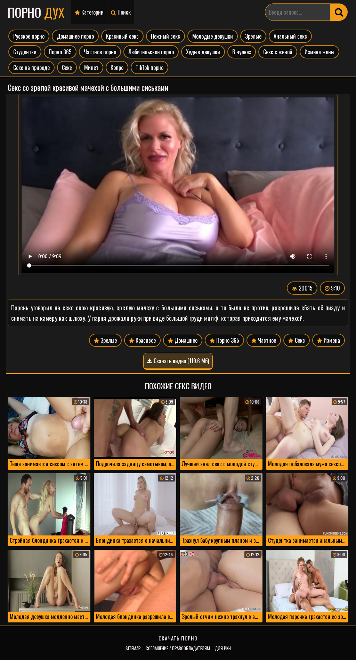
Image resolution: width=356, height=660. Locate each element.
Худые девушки (203, 52)
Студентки (25, 52)
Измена (331, 340)
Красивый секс (122, 36)
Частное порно (100, 52)
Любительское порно (151, 52)
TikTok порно (149, 67)
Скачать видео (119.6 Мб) (180, 361)
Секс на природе (31, 67)
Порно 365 (60, 52)
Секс (67, 67)
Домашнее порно (75, 36)
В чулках (241, 52)
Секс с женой (277, 52)
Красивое (145, 340)
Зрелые (253, 36)
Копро (117, 67)
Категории (92, 12)
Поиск (123, 12)
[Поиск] (339, 12)
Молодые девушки (212, 36)
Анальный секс (290, 36)
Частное (266, 340)
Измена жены (319, 52)
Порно (36, 12)
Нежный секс (165, 36)
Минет (91, 67)
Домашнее (185, 340)
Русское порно (28, 36)
